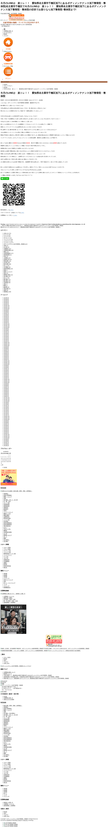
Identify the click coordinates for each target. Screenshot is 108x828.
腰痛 (5, 538)
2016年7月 (6, 424)
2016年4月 (6, 428)
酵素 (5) (5, 285)
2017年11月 (6, 399)
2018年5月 (6, 390)
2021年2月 (6, 339)
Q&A (5, 660)
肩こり (5, 536)
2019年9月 (6, 365)
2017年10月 (6, 400)
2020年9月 (6, 347)
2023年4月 (6, 299)
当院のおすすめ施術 (9, 699)
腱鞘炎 (5, 530)
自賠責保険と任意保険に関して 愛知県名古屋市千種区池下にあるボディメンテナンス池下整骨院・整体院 (31, 676)
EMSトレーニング (8, 579)
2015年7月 (6, 442)
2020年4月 (6, 354)
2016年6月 (6, 425)
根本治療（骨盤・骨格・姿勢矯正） (13, 705)
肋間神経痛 (6, 506)
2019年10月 (6, 364)
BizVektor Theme (17, 820)
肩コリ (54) (6, 277)
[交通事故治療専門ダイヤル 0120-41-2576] (54, 641)
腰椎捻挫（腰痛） (8, 598)
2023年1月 (6, 304)
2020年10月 (6, 345)
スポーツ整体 (7, 547)
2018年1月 (6, 396)
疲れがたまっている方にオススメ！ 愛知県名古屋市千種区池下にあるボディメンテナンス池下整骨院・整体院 (31, 227)
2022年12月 (6, 305)
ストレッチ (6, 586)
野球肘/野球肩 (7, 566)
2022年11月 (6, 307)
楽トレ (5, 793)
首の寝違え (6, 539)
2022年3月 (6, 319)
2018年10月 (6, 382)
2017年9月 (6, 402)
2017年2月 (6, 413)
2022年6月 (6, 314)
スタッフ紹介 (7, 657)
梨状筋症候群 (7, 518)
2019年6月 (6, 370)
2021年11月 (6, 325)
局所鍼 (5, 573)
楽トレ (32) (6, 265)
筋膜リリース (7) (8, 271)
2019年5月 (6, 371)
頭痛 (5, 498)
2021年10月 (6, 327)
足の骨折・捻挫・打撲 (9, 599)
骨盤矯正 (6, 493)
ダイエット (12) (8, 238)
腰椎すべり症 (7, 513)
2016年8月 (6, 422)
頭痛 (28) (6, 290)
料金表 (5, 34)
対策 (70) (6, 256)
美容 (5, 581)
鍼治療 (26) (6, 287)
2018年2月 (6, 394)
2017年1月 (6, 414)
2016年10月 (6, 419)
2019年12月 (6, 361)
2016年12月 (6, 416)
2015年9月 (6, 439)
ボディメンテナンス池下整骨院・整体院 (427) (15, 244)
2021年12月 (6, 324)
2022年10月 (6, 308)
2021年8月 (6, 330)
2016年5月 (6, 427)
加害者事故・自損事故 (9, 602)
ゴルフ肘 (6, 558)
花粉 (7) (5, 284)
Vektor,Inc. (25, 820)
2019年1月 (6, 377)
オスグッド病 (7, 550)
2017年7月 (6, 405)
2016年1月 (6, 433)
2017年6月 (6, 407)
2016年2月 (6, 431)
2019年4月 (6, 373)
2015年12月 (6, 434)
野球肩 (5, 564)
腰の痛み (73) (7, 279)
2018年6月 (6, 388)
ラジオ (5, 584)
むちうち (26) (7, 234)
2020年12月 (6, 342)
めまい (5, 527)
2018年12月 (6, 379)
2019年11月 (6, 362)
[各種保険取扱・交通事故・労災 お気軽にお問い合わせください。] (16, 17)
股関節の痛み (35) (8, 274)
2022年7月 (6, 313)
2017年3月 (6, 411)
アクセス (6, 35)
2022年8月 (6, 311)
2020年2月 (6, 357)
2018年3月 (6, 393)
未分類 (41, 100)
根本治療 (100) (7, 264)
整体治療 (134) (7, 261)
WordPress (8, 820)
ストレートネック (8, 512)
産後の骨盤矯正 (8, 495)
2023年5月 (6, 298)
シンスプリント (8, 555)
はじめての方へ (8, 32)
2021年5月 (6, 334)
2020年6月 (6, 351)
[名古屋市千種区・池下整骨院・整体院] (11, 13)
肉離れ (5, 563)
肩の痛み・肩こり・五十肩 (11, 500)
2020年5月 (6, 353)
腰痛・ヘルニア (8, 496)
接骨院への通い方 (8, 802)
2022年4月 (6, 317)
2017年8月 (6, 404)
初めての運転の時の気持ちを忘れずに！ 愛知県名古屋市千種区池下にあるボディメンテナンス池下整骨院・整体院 (32, 225)
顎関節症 (6, 507)
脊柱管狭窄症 (7, 526)
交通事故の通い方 (8, 31)
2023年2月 (6, 302)
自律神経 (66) (7, 282)
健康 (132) (6, 251)
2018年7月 (6, 387)
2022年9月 (6, 310)
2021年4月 (6, 336)
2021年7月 (6, 331)
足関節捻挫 (6, 559)
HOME (5, 467)
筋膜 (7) (5, 270)
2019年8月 (6, 367)
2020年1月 (6, 359)
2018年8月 (6, 385)
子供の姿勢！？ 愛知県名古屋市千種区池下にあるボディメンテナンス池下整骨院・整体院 (28, 675)
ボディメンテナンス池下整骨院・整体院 (17, 819)
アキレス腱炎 (7, 549)
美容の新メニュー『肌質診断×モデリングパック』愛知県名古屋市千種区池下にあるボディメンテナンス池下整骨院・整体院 (36, 678)
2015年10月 (6, 437)
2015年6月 (6, 444)
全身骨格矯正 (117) (8, 253)
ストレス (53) (7, 236)
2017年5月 (6, 408)
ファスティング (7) (8, 242)
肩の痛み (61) (7, 276)
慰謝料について (8, 673)
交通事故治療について (9, 672)
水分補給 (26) (7, 267)
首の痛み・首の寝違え (9, 713)
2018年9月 (6, 384)
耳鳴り (5, 510)
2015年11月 (6, 436)
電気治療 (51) (7, 288)
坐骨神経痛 (6, 504)
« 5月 (2, 464)
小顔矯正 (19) (7, 257)
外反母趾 (6, 521)
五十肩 (5, 533)
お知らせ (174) (7, 233)
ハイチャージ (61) (8, 241)
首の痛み (6, 541)
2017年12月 (6, 397)
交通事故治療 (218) (8, 250)
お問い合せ (6, 663)
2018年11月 (6, 381)
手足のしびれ (7, 529)
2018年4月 (6, 391)
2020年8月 (6, 348)
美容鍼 (5, 576)
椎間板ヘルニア (8, 535)
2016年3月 (6, 430)
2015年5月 (6, 445)
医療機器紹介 (7, 587)
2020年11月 (6, 344)
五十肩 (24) (6, 247)
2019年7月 (6, 368)
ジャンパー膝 (7, 552)
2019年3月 (6, 374)
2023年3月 (6, 301)
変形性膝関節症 (8, 524)
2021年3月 (6, 337)
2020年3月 (6, 356)
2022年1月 (6, 322)
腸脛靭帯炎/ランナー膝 (10, 553)
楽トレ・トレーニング (9, 582)
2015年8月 (6, 440)
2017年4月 (6, 410)
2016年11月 (6, 417)
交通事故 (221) (7, 248)
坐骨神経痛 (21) (8, 254)
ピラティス (6, 578)
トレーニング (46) (8, 239)
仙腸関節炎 (6, 516)
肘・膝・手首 (7, 501)
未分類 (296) (7, 262)
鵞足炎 (5, 567)
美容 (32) (6, 273)
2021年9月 (6, 328)
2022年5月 (6, 316)
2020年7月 (6, 350)
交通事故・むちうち (9, 596)
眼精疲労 (6, 509)
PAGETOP (3, 682)
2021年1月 (6, 341)
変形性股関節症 (8, 523)
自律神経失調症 (8, 532)
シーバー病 (6, 519)
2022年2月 (6, 321)
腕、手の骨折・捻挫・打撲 (11, 601)
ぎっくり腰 (6, 503)
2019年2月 (6, 376)
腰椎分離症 (6, 515)
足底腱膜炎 (6, 561)
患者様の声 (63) (8, 259)
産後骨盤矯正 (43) (8, 268)
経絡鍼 (5, 575)
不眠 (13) (6, 245)
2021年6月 (6, 333)
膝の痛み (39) (7, 281)
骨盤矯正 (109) (7, 291)
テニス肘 (6, 556)
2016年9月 (6, 420)
